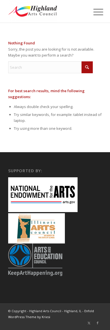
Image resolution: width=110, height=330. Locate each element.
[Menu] (94, 12)
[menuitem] (94, 12)
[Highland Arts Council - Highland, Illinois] (45, 11)
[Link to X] (89, 323)
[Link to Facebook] (97, 323)
